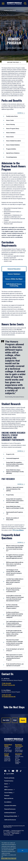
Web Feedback (15, 833)
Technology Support (8, 834)
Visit (15, 720)
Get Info (6, 720)
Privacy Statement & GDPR (13, 832)
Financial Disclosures (9, 809)
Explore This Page (13, 62)
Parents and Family (9, 778)
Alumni (6, 783)
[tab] (14, 116)
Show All (20, 113)
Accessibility (7, 830)
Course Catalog (8, 792)
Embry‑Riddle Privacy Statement (9, 858)
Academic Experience (10, 10)
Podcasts (6, 795)
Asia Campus (18, 753)
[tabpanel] (14, 304)
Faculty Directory (8, 780)
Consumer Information (10, 805)
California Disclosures (10, 819)
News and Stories (8, 798)
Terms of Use (7, 833)
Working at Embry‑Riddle (10, 816)
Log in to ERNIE (10, 773)
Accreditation (7, 802)
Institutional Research (10, 812)
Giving (6, 786)
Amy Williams (19, 530)
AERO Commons (8, 789)
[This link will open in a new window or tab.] (5, 771)
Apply (23, 720)
